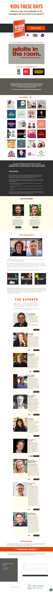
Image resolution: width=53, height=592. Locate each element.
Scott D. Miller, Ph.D (31, 442)
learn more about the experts (18, 545)
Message (24, 569)
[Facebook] (16, 229)
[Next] (48, 86)
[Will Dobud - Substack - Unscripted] (15, 229)
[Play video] (26, 54)
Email (23, 566)
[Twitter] (31, 456)
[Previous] (4, 86)
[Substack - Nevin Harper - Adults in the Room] (35, 229)
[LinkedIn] (19, 229)
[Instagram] (20, 229)
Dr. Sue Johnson (30, 421)
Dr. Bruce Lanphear (30, 356)
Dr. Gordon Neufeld (30, 398)
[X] (18, 229)
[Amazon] (27, 329)
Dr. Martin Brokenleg (30, 316)
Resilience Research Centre (35, 486)
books (32, 452)
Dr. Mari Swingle (30, 336)
